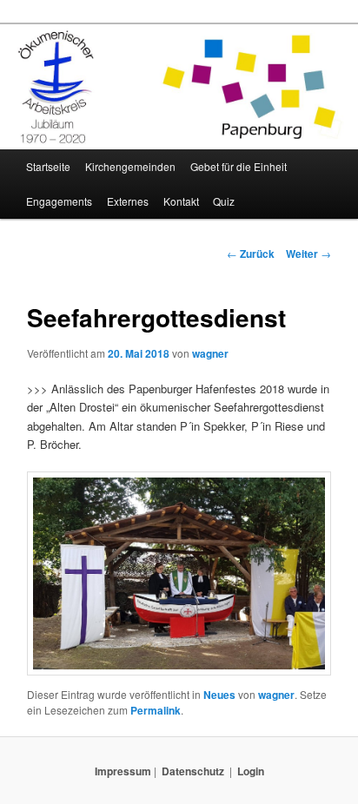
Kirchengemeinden (130, 166)
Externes (128, 201)
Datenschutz (193, 771)
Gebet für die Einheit (238, 166)
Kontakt (181, 201)
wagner (210, 353)
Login (250, 771)
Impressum (123, 771)
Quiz (224, 201)
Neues (219, 694)
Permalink (155, 710)
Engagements (59, 201)
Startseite (48, 166)
